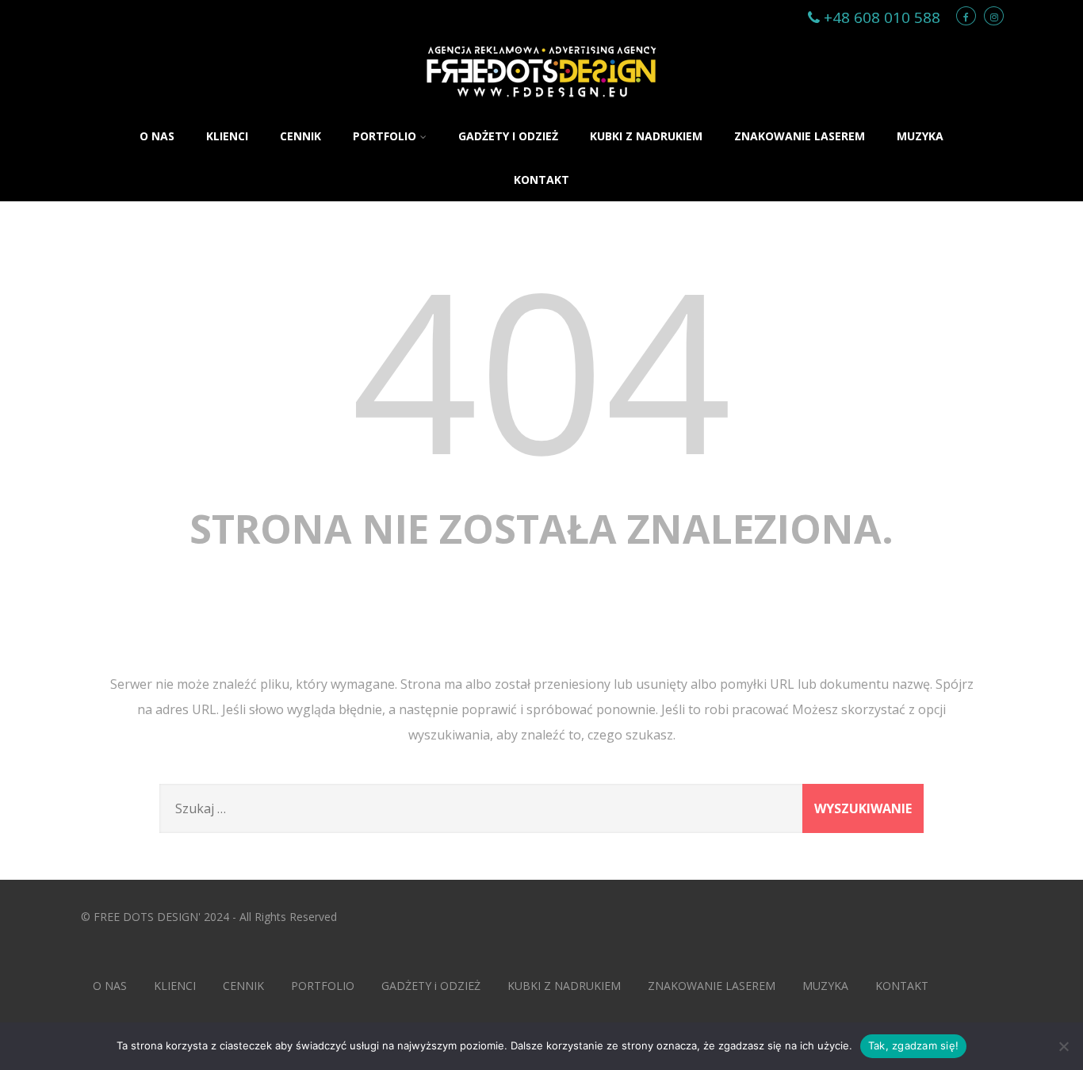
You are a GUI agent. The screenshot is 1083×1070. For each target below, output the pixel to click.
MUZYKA (920, 135)
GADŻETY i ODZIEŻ (508, 135)
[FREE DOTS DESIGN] (541, 106)
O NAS (157, 135)
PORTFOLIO (384, 135)
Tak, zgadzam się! (913, 1045)
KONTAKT (541, 179)
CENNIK (300, 135)
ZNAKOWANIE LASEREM (799, 135)
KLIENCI (227, 135)
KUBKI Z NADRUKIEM (646, 135)
